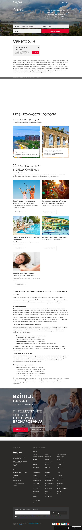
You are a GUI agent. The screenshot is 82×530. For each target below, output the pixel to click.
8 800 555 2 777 (17, 463)
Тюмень (59, 475)
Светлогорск (48, 496)
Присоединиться (20, 429)
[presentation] (15, 141)
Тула (58, 472)
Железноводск (37, 486)
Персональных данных (37, 515)
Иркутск (35, 488)
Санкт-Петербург (38, 456)
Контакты (15, 477)
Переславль (48, 488)
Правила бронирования (22, 516)
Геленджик (36, 478)
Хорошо (76, 528)
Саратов (47, 493)
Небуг (47, 475)
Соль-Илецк (60, 456)
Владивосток (36, 472)
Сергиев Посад (61, 454)
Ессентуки (36, 483)
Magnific (20, 524)
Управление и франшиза (20, 472)
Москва (35, 454)
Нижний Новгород (50, 478)
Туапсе (59, 470)
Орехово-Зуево (49, 483)
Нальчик (47, 472)
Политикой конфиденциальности (54, 515)
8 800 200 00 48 (17, 458)
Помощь (15, 485)
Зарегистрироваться (59, 513)
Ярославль (60, 493)
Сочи (58, 459)
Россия (35, 451)
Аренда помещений (18, 483)
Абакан (35, 459)
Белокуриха (36, 470)
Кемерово (48, 456)
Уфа (58, 480)
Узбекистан (36, 500)
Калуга (35, 496)
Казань (35, 493)
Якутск (59, 491)
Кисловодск (48, 462)
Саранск (47, 491)
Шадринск (60, 486)
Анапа (35, 462)
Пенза (47, 486)
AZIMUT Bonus (17, 480)
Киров (47, 459)
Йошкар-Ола (36, 491)
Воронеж (35, 475)
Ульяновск (60, 478)
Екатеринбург (37, 480)
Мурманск (48, 470)
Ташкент (35, 503)
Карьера (15, 475)
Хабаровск (60, 483)
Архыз (35, 464)
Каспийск (48, 454)
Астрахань (36, 467)
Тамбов (59, 464)
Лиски (47, 464)
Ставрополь (60, 462)
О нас (14, 469)
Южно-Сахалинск (62, 488)
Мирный (47, 467)
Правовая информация (34, 523)
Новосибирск (49, 480)
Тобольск (59, 467)
